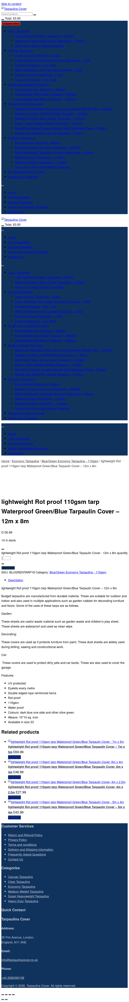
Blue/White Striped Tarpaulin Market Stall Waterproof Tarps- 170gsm (60, 128)
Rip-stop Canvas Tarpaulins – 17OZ (39, 74)
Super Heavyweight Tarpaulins (28, 84)
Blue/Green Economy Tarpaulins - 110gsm (70, 461)
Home (12, 192)
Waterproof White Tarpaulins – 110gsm (41, 162)
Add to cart (8, 568)
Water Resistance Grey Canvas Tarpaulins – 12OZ (48, 70)
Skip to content (11, 4)
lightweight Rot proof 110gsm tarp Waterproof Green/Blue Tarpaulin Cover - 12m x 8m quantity (64, 553)
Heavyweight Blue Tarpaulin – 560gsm (40, 89)
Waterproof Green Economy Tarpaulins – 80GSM (47, 147)
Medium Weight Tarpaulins (26, 104)
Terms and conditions (22, 844)
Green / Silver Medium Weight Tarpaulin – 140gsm (48, 123)
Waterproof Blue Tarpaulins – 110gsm (40, 157)
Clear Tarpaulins (19, 31)
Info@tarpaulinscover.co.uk (19, 960)
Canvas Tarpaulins (20, 50)
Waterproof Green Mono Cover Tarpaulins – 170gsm (50, 41)
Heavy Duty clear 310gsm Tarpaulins (39, 45)
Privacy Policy (17, 839)
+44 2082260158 (12, 977)
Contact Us (15, 212)
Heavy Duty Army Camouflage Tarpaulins (42, 167)
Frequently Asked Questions (27, 854)
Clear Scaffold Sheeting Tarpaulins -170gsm (44, 36)
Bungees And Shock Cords (26, 171)
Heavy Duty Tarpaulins (23, 176)
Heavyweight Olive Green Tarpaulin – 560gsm (45, 94)
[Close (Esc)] (13, 994)
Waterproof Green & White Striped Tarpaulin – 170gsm (51, 113)
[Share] (9, 994)
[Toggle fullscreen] (6, 994)
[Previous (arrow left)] (2, 999)
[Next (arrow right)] (6, 999)
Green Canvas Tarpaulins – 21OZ (37, 55)
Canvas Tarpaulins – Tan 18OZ (35, 79)
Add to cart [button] (14, 757)
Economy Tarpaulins (21, 138)
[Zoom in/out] (2, 994)
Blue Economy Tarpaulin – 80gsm (37, 142)
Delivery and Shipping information (30, 849)
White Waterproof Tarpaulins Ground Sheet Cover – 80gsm (54, 152)
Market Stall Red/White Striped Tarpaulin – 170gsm (49, 133)
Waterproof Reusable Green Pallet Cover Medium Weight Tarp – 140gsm (63, 108)
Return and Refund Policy (25, 835)
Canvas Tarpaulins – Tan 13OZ (35, 65)
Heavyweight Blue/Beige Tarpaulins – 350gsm (45, 99)
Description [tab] (15, 580)
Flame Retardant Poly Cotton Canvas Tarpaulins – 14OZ (52, 60)
